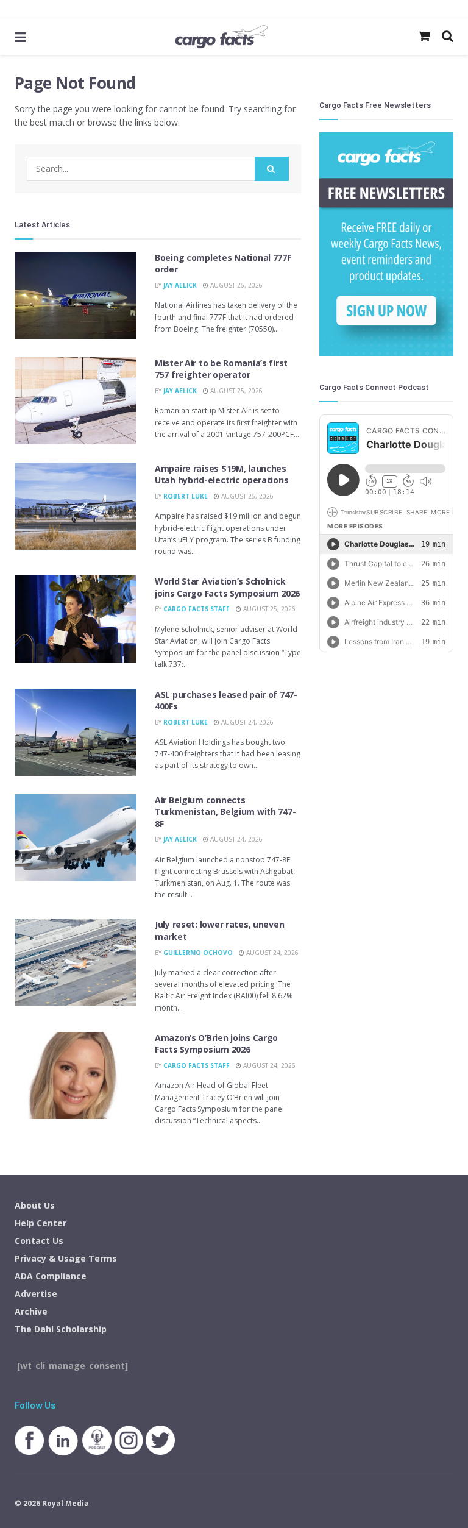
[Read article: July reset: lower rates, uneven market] (75, 962)
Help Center (40, 1223)
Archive (31, 1311)
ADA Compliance (51, 1276)
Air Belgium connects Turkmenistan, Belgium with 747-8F (225, 812)
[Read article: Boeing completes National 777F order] (75, 295)
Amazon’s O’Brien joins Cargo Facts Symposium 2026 (216, 1044)
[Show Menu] (20, 36)
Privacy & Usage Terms (66, 1258)
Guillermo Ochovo (198, 952)
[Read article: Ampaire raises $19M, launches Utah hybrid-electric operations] (75, 506)
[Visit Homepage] (221, 36)
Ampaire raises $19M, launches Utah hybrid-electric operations (221, 474)
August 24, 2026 (246, 722)
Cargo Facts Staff (196, 609)
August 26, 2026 (235, 285)
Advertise (36, 1293)
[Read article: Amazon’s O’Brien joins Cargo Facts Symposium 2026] (75, 1075)
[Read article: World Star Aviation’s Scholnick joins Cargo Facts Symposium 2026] (75, 619)
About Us (35, 1205)
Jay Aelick (180, 285)
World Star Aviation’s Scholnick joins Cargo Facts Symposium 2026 (227, 587)
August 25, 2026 (235, 390)
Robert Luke (185, 496)
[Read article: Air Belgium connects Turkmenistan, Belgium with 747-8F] (75, 837)
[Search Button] (272, 169)
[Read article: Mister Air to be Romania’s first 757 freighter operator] (75, 400)
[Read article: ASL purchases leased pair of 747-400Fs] (75, 732)
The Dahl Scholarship (61, 1329)
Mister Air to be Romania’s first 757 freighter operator (221, 369)
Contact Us (39, 1240)
